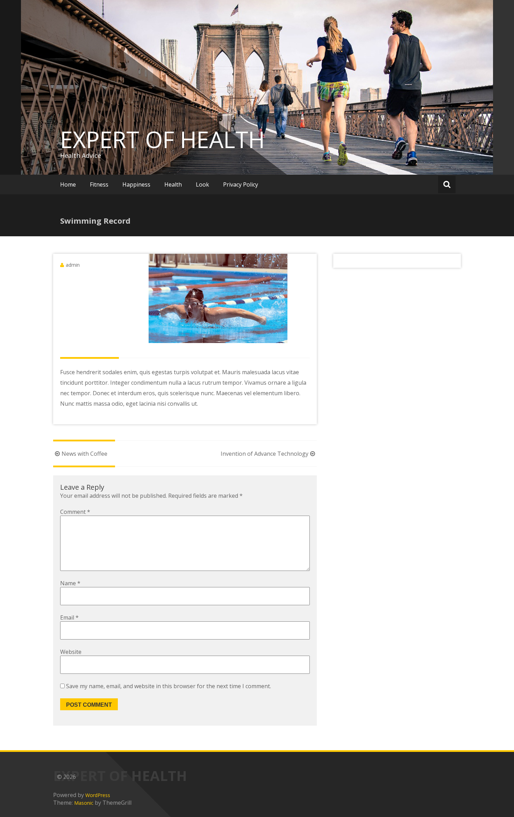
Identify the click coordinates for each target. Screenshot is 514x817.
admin (73, 264)
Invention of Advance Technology (264, 454)
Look (202, 184)
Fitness (99, 184)
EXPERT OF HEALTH (162, 139)
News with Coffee (84, 454)
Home (68, 184)
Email (69, 617)
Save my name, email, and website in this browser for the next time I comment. (168, 686)
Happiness (136, 184)
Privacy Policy (240, 184)
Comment (75, 512)
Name (70, 583)
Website (70, 652)
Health (173, 184)
